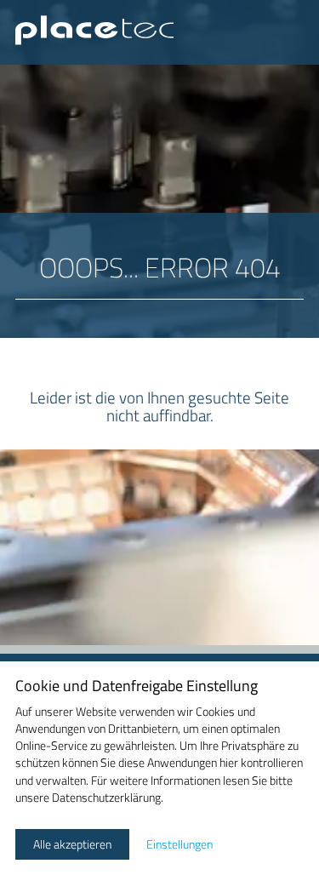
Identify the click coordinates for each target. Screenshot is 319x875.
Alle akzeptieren (72, 844)
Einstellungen (179, 844)
